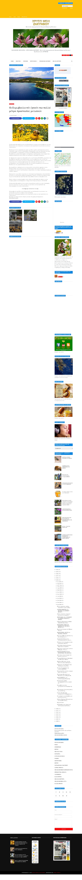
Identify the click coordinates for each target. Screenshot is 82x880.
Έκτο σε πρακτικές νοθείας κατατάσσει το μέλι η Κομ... (64, 607)
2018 (57, 578)
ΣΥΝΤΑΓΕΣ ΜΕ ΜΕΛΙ (60, 756)
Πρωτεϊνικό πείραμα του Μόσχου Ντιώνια (64, 629)
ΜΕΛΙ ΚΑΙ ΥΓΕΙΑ (58, 751)
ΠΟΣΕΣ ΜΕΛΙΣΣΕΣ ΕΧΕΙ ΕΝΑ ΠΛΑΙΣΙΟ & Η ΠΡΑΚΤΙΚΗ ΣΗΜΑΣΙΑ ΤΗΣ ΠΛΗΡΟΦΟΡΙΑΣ (67, 519)
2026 (57, 721)
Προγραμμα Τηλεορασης (58, 147)
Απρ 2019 (59, 588)
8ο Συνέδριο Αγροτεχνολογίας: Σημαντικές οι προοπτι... (64, 646)
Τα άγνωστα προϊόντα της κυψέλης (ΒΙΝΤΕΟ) (63, 668)
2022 (57, 713)
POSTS (56, 744)
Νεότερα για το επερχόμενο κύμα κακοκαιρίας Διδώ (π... (64, 642)
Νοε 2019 (59, 602)
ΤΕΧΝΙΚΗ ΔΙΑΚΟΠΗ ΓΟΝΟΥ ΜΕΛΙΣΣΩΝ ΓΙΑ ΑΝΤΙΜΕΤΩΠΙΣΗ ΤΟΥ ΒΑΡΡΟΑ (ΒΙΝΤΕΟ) (67, 536)
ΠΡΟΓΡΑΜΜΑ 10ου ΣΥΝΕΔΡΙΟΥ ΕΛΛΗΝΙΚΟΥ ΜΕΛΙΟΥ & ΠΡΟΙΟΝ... (64, 618)
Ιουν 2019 (59, 592)
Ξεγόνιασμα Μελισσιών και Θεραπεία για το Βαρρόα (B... (64, 675)
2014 (57, 569)
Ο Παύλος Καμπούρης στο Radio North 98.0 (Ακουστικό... (64, 622)
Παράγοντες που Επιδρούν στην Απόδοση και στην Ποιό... (64, 665)
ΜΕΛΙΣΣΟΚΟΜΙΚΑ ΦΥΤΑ (60, 781)
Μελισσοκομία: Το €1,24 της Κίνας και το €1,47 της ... (65, 690)
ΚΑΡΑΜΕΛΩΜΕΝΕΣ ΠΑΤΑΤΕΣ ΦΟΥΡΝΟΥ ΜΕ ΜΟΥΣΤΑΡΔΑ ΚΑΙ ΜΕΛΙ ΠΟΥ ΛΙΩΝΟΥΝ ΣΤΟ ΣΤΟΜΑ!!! (21, 843)
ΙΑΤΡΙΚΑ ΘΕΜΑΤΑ (59, 767)
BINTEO (56, 749)
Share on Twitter (29, 118)
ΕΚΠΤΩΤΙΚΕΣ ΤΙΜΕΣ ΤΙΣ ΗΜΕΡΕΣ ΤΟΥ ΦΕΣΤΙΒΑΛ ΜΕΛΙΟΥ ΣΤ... (63, 626)
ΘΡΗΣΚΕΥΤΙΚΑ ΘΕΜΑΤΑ (60, 772)
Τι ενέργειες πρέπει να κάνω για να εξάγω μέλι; (67, 492)
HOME (12, 61)
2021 (57, 710)
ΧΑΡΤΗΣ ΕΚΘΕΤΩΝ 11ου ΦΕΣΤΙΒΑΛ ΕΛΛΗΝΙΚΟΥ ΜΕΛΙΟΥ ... (63, 611)
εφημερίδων (65, 108)
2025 (57, 719)
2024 (57, 717)
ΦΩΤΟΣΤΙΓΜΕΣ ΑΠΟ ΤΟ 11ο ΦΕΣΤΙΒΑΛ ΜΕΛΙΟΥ (63, 633)
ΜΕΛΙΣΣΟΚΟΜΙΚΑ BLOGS (61, 735)
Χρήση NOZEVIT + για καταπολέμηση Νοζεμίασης (63, 678)
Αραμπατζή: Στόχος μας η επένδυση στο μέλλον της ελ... (64, 639)
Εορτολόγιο (62, 222)
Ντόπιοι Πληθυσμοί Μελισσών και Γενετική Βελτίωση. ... (65, 700)
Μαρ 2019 (59, 586)
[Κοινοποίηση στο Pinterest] (47, 118)
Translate (71, 8)
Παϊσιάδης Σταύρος (13, 198)
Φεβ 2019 (59, 583)
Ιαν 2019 (59, 581)
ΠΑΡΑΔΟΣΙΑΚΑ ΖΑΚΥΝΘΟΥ (45, 61)
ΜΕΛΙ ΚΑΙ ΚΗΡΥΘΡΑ (57, 61)
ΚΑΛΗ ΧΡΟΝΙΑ (58, 776)
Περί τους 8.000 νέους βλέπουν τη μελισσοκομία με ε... (64, 636)
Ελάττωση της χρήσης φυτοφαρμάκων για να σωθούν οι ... (64, 682)
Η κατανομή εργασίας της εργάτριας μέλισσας (63, 731)
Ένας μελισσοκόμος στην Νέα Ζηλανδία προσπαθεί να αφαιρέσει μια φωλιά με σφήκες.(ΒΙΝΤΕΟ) (21, 855)
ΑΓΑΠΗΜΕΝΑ (58, 774)
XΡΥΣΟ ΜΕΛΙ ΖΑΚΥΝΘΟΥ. (39, 872)
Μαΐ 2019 (59, 590)
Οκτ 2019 (59, 600)
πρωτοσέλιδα (61, 108)
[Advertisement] (19, 8)
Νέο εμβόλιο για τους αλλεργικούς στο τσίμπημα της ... (64, 686)
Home (10, 16)
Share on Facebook (16, 118)
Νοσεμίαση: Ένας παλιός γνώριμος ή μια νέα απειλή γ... (65, 671)
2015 (57, 571)
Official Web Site (24, 16)
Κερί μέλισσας (60, 702)
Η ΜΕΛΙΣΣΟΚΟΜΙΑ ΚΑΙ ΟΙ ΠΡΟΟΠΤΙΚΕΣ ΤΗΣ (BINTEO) (64, 652)
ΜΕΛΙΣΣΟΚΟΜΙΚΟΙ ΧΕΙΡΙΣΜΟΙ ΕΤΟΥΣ (64, 769)
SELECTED (18, 61)
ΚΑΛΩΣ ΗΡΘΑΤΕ (58, 783)
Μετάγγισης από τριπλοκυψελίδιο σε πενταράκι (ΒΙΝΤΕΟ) (66, 475)
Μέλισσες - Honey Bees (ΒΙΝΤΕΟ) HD (66, 527)
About (15, 16)
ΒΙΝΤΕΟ (56, 763)
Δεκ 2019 (59, 604)
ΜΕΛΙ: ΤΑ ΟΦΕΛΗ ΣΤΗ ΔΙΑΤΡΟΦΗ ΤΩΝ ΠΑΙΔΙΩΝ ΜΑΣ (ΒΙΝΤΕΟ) (21, 861)
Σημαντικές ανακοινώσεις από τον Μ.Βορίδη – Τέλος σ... (65, 649)
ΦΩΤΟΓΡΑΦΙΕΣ (58, 760)
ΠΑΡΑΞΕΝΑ (25, 61)
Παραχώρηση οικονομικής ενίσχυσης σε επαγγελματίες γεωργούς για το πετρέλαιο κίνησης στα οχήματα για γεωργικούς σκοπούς (67, 502)
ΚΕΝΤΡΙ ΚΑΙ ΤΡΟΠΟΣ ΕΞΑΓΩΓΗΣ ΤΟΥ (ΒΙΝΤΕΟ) (67, 458)
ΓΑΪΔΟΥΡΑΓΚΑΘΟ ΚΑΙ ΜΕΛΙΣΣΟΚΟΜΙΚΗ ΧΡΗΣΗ (67, 509)
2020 (57, 708)
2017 (57, 575)
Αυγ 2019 (59, 596)
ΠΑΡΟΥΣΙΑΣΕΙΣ (33, 61)
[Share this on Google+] (36, 118)
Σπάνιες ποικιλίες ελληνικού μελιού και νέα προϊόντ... (63, 614)
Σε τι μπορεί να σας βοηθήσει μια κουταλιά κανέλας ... (64, 696)
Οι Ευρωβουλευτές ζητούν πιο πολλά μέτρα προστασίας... (64, 705)
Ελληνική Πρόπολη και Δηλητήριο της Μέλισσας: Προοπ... (64, 659)
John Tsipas (57, 872)
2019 (57, 580)
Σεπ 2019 (59, 598)
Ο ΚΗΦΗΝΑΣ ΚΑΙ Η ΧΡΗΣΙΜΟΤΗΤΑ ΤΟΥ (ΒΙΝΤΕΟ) (66, 467)
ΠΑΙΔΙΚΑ (57, 758)
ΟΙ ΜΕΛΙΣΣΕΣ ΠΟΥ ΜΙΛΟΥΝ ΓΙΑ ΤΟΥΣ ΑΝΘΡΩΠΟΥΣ (67, 484)
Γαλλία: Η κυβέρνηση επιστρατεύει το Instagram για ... (65, 693)
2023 (57, 715)
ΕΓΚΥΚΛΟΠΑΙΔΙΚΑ (59, 728)
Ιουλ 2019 (59, 594)
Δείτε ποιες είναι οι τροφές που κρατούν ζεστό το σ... (64, 655)
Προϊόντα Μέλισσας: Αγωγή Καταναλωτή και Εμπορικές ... (64, 662)
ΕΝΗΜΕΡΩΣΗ (58, 747)
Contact (18, 16)
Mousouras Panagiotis (13, 115)
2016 (57, 573)
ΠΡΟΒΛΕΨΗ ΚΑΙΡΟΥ (59, 733)
